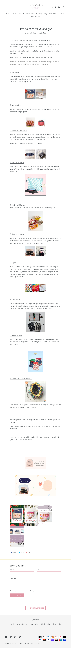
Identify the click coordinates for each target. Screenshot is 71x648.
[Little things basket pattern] (35, 256)
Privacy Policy (34, 624)
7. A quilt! (13, 263)
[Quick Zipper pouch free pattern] (35, 194)
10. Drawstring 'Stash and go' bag (21, 378)
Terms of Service (22, 624)
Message (13, 578)
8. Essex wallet (15, 299)
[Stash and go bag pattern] (35, 391)
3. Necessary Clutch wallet (18, 130)
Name (12, 570)
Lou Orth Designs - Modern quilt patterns (20, 644)
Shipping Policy (45, 624)
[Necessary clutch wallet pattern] (35, 154)
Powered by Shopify (36, 644)
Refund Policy (57, 624)
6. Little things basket (17, 234)
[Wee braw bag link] (35, 122)
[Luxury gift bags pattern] (35, 371)
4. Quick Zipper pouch (17, 162)
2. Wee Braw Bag (15, 105)
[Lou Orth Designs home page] (35, 287)
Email (38, 570)
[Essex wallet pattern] (35, 322)
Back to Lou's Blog (37, 608)
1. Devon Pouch (15, 72)
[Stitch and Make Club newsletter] (35, 463)
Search (12, 624)
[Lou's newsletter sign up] (35, 495)
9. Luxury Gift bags (16, 335)
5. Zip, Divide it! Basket (17, 205)
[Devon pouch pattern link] (35, 98)
